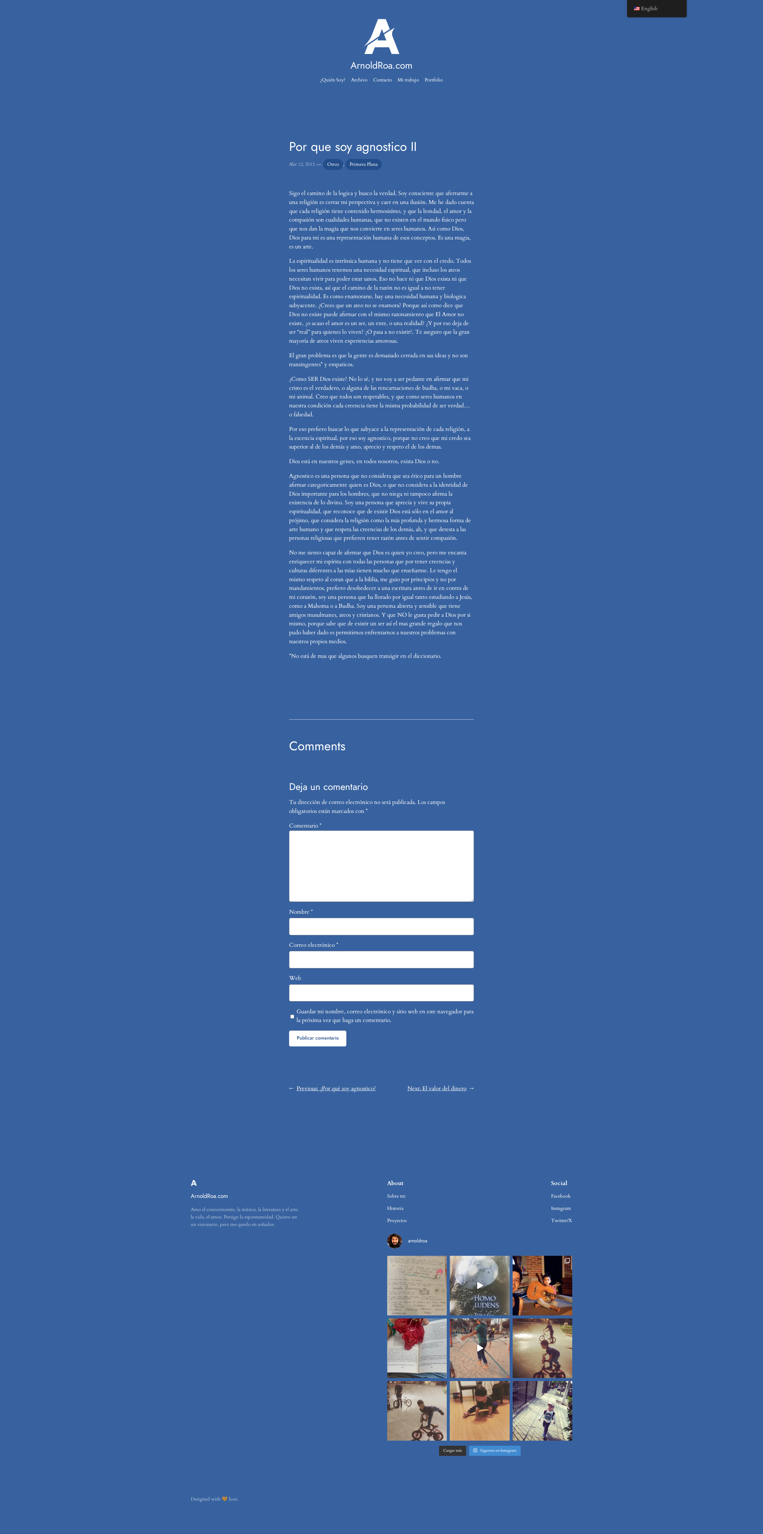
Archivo (359, 80)
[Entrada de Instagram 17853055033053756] (542, 1411)
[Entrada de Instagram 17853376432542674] (479, 1285)
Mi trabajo (408, 80)
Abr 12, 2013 (302, 164)
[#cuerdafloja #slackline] (479, 1348)
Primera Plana (364, 164)
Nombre (301, 912)
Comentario (305, 826)
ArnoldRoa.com (381, 65)
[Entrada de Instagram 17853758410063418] (479, 1411)
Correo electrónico (313, 945)
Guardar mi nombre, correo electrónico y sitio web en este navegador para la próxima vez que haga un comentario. (385, 1016)
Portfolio (434, 80)
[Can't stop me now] (542, 1348)
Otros (333, 164)
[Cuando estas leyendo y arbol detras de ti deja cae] (417, 1348)
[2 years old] (417, 1411)
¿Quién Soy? (332, 80)
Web (295, 978)
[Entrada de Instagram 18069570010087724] (417, 1285)
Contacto (382, 80)
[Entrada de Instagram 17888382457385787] (542, 1285)
